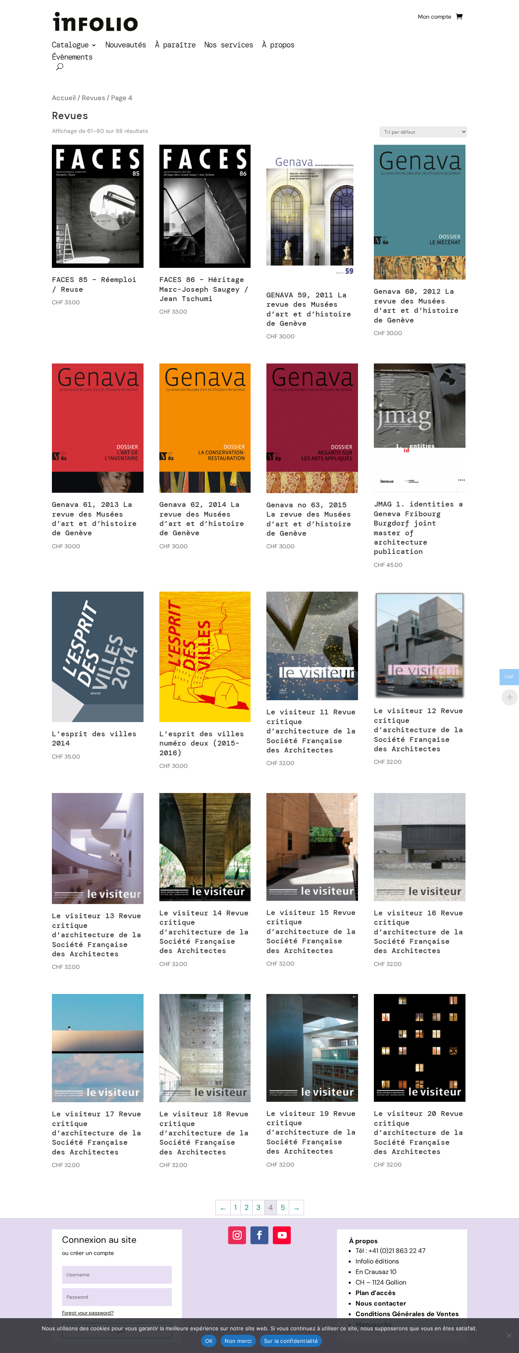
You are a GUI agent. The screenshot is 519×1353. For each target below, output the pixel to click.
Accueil (64, 98)
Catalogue (70, 46)
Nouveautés (125, 46)
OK (209, 1341)
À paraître (175, 46)
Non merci (238, 1341)
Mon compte (434, 17)
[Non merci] (509, 1336)
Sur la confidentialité (291, 1341)
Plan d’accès (376, 1293)
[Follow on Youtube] (282, 1235)
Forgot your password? (88, 1313)
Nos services (228, 46)
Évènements (72, 58)
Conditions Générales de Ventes (407, 1314)
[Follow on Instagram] (237, 1235)
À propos (278, 46)
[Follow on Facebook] (259, 1235)
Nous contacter (381, 1303)
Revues (93, 98)
